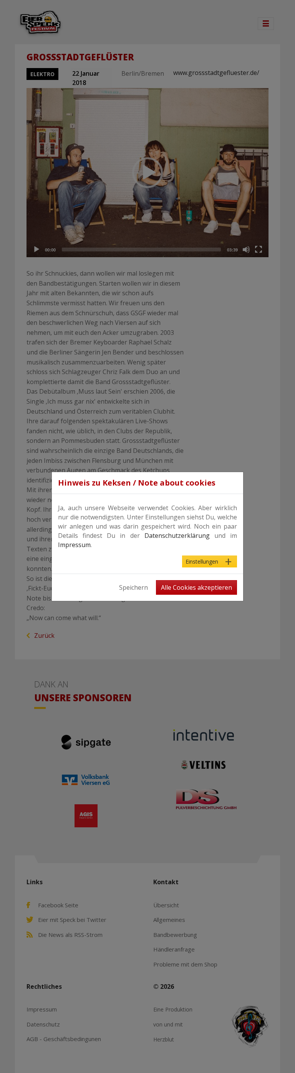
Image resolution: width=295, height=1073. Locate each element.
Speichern (133, 587)
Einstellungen (202, 561)
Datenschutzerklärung (177, 535)
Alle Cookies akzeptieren (196, 587)
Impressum (74, 545)
